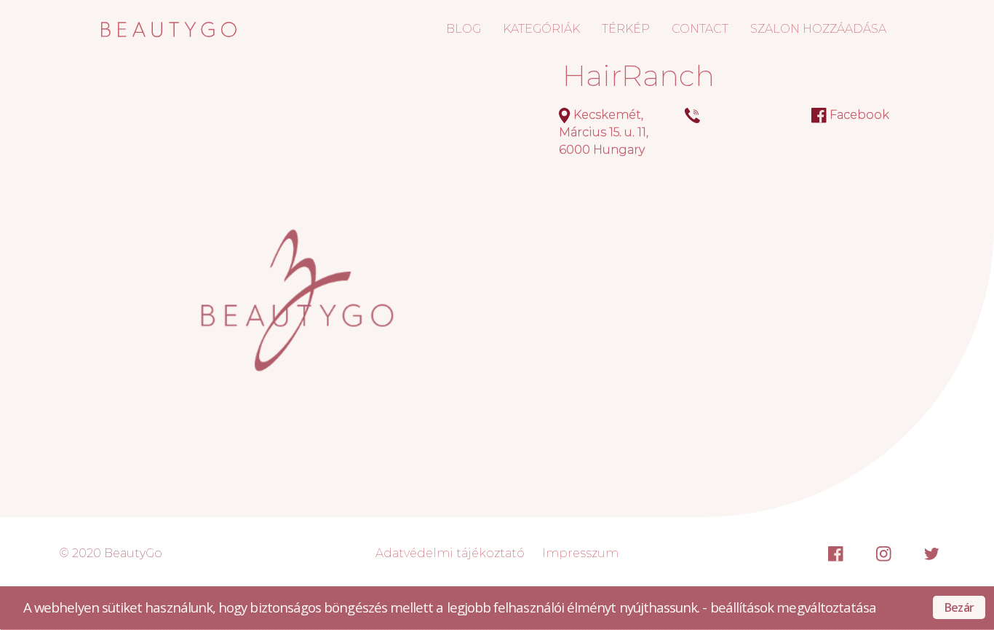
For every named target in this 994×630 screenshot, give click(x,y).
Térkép (626, 29)
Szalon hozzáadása (818, 29)
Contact (700, 29)
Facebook (859, 115)
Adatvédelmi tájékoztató (450, 553)
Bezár (959, 607)
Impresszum (580, 553)
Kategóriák (541, 29)
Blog (463, 29)
